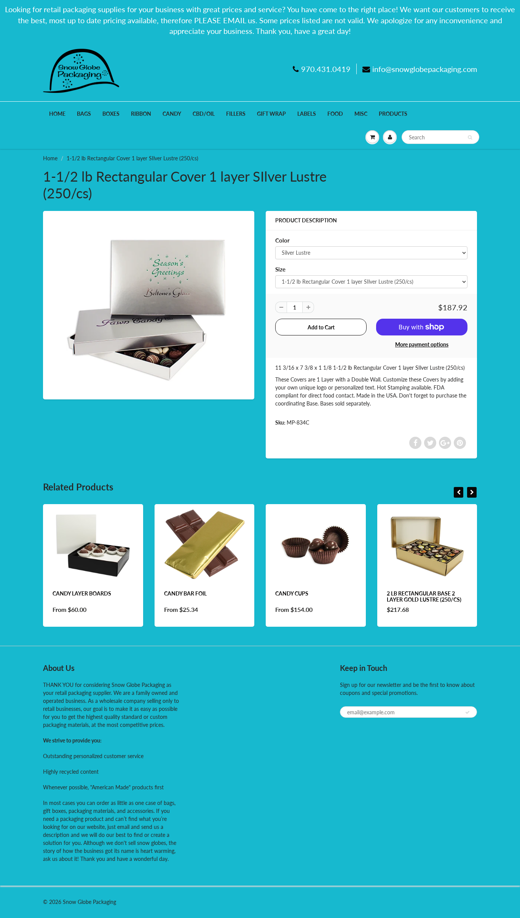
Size (280, 269)
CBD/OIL (204, 113)
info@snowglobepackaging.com (424, 68)
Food (335, 113)
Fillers (236, 113)
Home (57, 113)
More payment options (421, 344)
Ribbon (141, 113)
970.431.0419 (326, 68)
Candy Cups (291, 593)
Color (282, 240)
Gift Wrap (271, 113)
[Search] (469, 137)
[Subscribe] (467, 712)
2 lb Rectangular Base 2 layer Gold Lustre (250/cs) (424, 596)
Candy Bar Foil (185, 593)
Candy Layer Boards (82, 593)
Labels (306, 113)
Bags (84, 113)
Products (393, 113)
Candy (172, 113)
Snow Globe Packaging (89, 902)
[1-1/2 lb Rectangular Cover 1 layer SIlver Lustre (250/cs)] (149, 304)
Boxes (111, 113)
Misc (360, 113)
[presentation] (458, 492)
